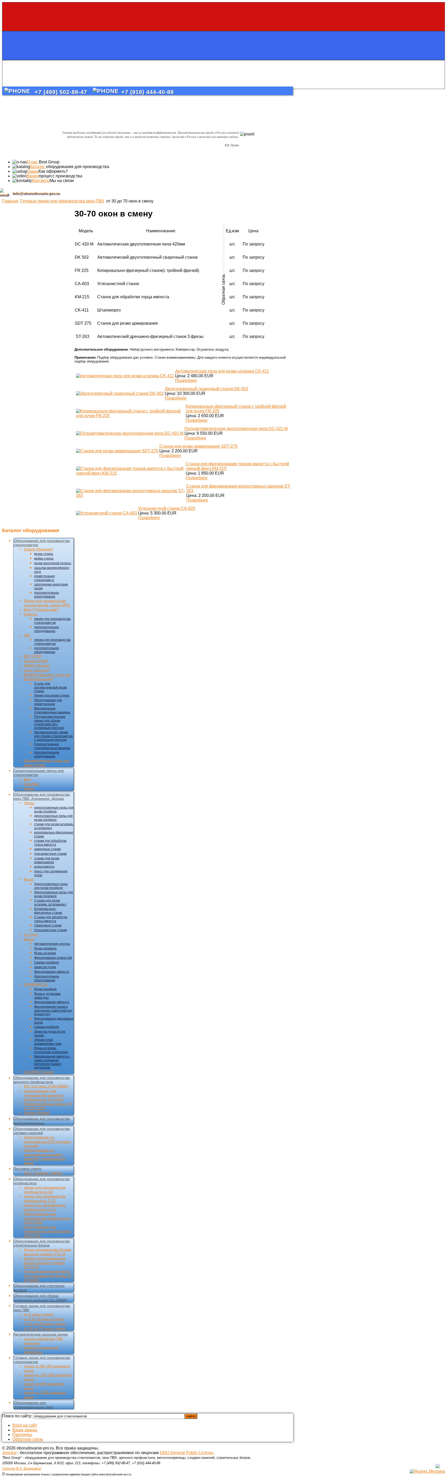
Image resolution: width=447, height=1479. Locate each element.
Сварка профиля (46, 962)
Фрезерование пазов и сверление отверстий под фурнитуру (53, 1010)
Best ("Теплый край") (41, 609)
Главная (10, 201)
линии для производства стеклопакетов (52, 621)
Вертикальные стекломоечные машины (52, 710)
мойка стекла (44, 558)
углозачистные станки (50, 854)
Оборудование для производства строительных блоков (41, 1243)
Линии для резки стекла (51, 695)
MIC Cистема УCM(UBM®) (46, 1086)
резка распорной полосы (52, 563)
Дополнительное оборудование (46, 754)
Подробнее (186, 380)
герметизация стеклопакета (44, 578)
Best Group (49, 162)
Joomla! (9, 1453)
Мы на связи (62, 180)
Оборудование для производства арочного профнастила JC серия (43, 1095)
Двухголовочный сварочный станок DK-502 (206, 389)
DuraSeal (31, 784)
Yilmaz (29, 803)
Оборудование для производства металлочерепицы (41, 1120)
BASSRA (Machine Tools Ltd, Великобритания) (47, 677)
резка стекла (43, 554)
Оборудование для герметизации (48, 702)
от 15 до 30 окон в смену (45, 1324)
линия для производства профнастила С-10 (44, 1198)
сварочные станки (47, 849)
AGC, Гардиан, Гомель (43, 1173)
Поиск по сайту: (17, 1416)
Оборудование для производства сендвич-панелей (41, 1131)
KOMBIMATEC (36, 984)
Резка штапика (45, 953)
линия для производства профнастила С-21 (44, 1207)
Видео (33, 176)
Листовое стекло (27, 1168)
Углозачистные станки (50, 930)
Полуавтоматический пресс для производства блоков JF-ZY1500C (48, 1275)
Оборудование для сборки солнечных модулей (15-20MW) (40, 1298)
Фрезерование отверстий (53, 958)
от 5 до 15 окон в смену (44, 1319)
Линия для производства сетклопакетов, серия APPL (47, 603)
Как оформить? (53, 171)
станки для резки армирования (46, 860)
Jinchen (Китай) (37, 1113)
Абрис (29, 788)
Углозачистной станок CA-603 (166, 508)
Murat (28, 879)
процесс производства (60, 176)
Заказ (33, 171)
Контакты (41, 180)
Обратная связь (27, 1439)
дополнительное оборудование (46, 594)
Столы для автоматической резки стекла (50, 687)
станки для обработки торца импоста (50, 842)
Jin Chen (31, 934)
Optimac (31, 614)
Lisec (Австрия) (37, 670)
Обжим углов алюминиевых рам (47, 1042)
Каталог (38, 166)
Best (27, 779)
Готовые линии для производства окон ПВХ (62, 201)
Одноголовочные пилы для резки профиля (51, 886)
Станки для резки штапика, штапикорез (50, 902)
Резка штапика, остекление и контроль (51, 1050)
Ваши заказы (25, 1430)
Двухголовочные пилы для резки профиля (53, 894)
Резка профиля (45, 948)
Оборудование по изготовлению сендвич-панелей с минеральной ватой (44, 1156)
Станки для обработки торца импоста (50, 919)
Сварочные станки (48, 925)
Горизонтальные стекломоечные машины (52, 746)
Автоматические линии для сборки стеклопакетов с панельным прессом (53, 736)
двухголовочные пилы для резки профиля (53, 818)
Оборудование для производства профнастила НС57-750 (47, 1231)
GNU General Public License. (187, 1453)
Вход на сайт (24, 1425)
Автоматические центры (52, 944)
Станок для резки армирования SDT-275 (198, 446)
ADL (27, 635)
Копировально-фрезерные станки (48, 911)
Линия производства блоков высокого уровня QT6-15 (47, 1252)
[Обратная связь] (223, 74)
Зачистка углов (45, 967)
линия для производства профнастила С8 (44, 1189)
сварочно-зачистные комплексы (41, 1349)
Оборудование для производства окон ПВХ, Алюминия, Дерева (41, 796)
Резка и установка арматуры (47, 995)
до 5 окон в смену (39, 1314)
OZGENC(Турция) (39, 1072)
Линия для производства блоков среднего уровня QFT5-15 (45, 1262)
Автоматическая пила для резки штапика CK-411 (222, 371)
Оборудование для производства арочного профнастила (41, 1080)
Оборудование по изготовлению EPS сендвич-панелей (47, 1141)
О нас (33, 162)
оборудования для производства (77, 166)
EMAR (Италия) (37, 665)
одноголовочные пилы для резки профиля (53, 809)
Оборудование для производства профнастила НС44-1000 (47, 1218)
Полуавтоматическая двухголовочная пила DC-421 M (236, 428)
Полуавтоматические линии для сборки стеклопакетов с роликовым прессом (49, 722)
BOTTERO (32, 656)
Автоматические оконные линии (40, 1334)
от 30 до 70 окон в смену (45, 1328)
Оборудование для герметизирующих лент (33, 1405)
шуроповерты (44, 866)
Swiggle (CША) (36, 661)
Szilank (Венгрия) (38, 549)
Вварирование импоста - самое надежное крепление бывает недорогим (52, 1062)
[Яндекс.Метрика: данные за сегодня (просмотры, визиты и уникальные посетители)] (427, 1471)
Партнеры (22, 1434)
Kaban (29, 939)
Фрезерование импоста (51, 972)
